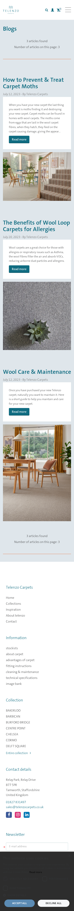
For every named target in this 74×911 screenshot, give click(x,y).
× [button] (69, 855)
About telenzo (15, 615)
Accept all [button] (19, 903)
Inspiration (13, 609)
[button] (37, 895)
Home (10, 598)
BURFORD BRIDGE (18, 722)
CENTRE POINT (15, 728)
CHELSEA (12, 734)
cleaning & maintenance (22, 672)
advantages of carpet (20, 660)
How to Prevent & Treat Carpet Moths (33, 83)
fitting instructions (19, 666)
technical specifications (21, 678)
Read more (19, 139)
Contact (11, 621)
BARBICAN (13, 716)
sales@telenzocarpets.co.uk (25, 807)
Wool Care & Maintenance (37, 372)
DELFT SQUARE (16, 746)
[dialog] (37, 881)
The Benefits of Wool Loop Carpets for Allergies (36, 226)
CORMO (11, 740)
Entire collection (17, 753)
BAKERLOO (13, 710)
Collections (13, 603)
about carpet (14, 654)
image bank (14, 684)
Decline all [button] (54, 903)
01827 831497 (16, 802)
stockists (12, 648)
